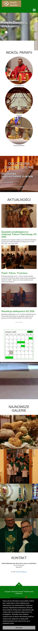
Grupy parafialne (19, 145)
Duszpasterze (19, 85)
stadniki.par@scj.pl (21, 572)
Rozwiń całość (19, 187)
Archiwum (19, 322)
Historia (19, 115)
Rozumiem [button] (19, 627)
